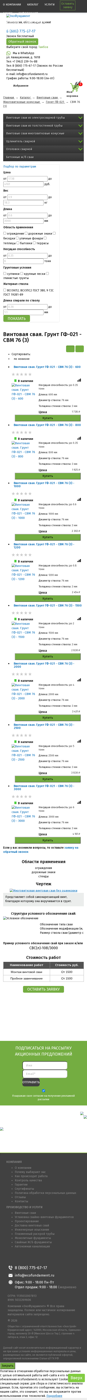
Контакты (10, 30)
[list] (70, 348)
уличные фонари (31, 238)
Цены (25, 30)
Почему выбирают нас (30, 1172)
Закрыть (8, 1366)
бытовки (26, 243)
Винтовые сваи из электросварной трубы (35, 117)
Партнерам (11, 22)
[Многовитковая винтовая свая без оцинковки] (43, 890)
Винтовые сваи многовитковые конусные (35, 133)
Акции (7, 13)
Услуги (49, 4)
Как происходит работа (31, 1176)
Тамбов (43, 47)
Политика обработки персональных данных (45, 1193)
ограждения (15, 233)
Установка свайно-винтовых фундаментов (44, 1217)
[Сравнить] (79, 381)
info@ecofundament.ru (34, 1275)
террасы (42, 243)
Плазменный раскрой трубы (34, 1234)
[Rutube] (49, 1257)
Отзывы (20, 1197)
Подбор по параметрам (19, 166)
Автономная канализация (32, 1246)
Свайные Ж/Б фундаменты (33, 1242)
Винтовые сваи (25, 1213)
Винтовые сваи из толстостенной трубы (34, 125)
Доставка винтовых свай (32, 1225)
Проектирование (27, 1221)
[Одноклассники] (20, 1257)
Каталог (32, 4)
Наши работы (35, 22)
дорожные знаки (40, 233)
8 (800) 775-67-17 (31, 1267)
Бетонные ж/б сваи (20, 157)
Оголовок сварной (19, 149)
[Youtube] (40, 1257)
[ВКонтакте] (11, 1257)
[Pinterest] (30, 1257)
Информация (28, 13)
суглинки (13, 274)
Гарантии (21, 1184)
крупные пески (34, 274)
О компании (12, 4)
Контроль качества (28, 1180)
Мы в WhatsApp (23, 53)
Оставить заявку (67, 5)
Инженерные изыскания (32, 1229)
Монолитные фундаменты (33, 1238)
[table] (79, 348)
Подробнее (54, 1396)
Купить (47, 418)
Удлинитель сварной (20, 141)
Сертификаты (24, 1189)
